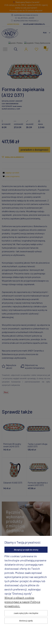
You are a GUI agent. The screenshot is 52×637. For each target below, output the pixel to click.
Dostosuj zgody (26, 620)
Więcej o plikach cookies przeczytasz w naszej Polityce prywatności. (22, 602)
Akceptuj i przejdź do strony (26, 549)
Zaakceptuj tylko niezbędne (26, 613)
